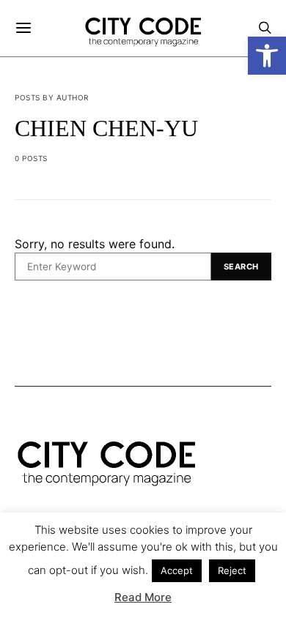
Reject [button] (232, 570)
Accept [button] (177, 570)
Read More (143, 597)
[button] (267, 56)
